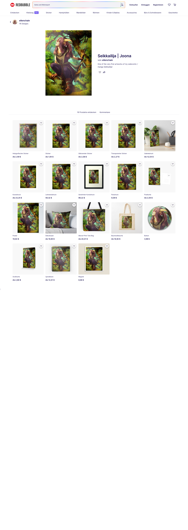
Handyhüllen (64, 13)
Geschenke (173, 13)
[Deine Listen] (169, 4)
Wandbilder (81, 13)
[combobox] (79, 5)
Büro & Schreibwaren (152, 13)
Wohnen (96, 13)
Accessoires (132, 13)
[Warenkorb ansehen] (175, 4)
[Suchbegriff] (122, 5)
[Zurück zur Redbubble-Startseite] (20, 5)
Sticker (49, 13)
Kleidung (32, 13)
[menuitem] (14, 13)
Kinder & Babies (113, 13)
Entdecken (14, 13)
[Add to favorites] (100, 72)
